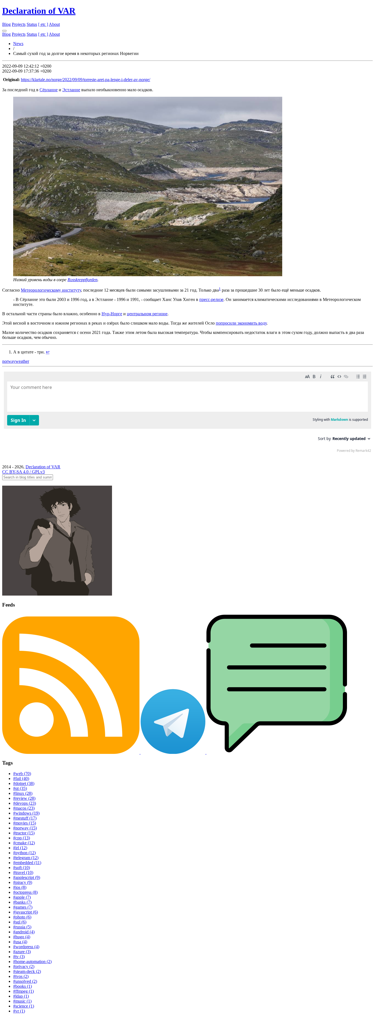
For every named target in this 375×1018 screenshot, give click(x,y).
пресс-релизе (211, 299)
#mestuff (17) (25, 818)
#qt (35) (20, 788)
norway (8, 361)
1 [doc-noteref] (220, 289)
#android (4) (24, 932)
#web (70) (22, 773)
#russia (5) (22, 927)
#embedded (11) (27, 862)
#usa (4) (20, 941)
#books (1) (22, 986)
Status (32, 24)
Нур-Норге (112, 313)
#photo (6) (22, 917)
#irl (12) (20, 847)
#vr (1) (19, 1011)
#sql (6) (19, 922)
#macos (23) (24, 808)
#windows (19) (26, 813)
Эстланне (71, 89)
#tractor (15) (24, 833)
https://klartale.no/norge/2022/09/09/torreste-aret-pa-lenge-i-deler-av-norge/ (85, 79)
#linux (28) (22, 793)
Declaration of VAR (38, 11)
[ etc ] (43, 24)
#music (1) (22, 1001)
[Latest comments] (276, 752)
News (18, 43)
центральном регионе (147, 313)
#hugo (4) (21, 936)
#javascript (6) (25, 912)
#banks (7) (22, 902)
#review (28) (24, 798)
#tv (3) (19, 956)
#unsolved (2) (25, 981)
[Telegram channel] (173, 752)
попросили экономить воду (241, 323)
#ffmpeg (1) (23, 991)
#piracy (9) (22, 882)
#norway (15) (25, 828)
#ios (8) (19, 887)
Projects (19, 24)
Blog (6, 24)
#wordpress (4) (26, 946)
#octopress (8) (25, 892)
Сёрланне (49, 89)
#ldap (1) (21, 996)
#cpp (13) (21, 838)
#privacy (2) (23, 966)
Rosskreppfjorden (82, 279)
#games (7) (22, 907)
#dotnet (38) (23, 783)
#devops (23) (24, 803)
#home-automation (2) (32, 961)
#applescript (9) (26, 877)
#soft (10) (21, 867)
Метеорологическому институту (51, 290)
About (54, 24)
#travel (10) (23, 872)
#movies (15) (24, 823)
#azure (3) (22, 951)
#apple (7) (22, 897)
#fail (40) (21, 778)
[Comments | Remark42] (187, 413)
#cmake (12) (24, 842)
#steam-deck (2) (27, 971)
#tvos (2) (21, 976)
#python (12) (24, 852)
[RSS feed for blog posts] (71, 752)
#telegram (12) (25, 857)
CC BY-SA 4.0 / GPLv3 (23, 471)
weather (22, 361)
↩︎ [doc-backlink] (47, 352)
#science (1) (23, 1006)
